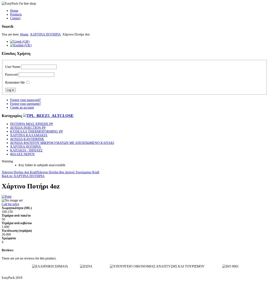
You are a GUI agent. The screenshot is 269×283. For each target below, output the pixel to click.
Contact (15, 18)
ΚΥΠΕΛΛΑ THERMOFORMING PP (36, 131)
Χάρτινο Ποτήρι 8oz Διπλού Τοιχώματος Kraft (68, 172)
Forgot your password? (25, 100)
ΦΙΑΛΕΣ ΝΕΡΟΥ (22, 154)
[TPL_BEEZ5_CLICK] (48, 115)
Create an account (22, 107)
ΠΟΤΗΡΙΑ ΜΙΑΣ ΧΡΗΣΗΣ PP (31, 124)
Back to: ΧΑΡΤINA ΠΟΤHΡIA (23, 176)
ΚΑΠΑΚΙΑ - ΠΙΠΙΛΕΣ (26, 150)
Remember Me (15, 82)
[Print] (6, 196)
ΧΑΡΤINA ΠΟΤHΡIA (45, 34)
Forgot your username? (25, 103)
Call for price (10, 204)
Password (11, 74)
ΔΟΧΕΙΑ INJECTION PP (28, 127)
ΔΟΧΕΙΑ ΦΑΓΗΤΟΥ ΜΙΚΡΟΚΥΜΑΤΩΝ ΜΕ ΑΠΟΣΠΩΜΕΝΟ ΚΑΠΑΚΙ (62, 143)
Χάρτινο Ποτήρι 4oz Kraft (19, 172)
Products (16, 14)
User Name (12, 66)
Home (14, 10)
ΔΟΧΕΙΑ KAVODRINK (27, 139)
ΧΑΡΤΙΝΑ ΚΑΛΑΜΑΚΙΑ (28, 135)
